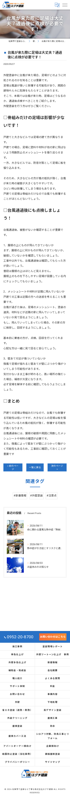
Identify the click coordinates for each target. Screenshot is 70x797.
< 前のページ (13, 467)
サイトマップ (52, 762)
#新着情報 (20, 495)
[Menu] (65, 4)
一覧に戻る (35, 467)
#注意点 (52, 495)
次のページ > (57, 467)
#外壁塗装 (36, 495)
